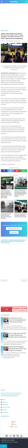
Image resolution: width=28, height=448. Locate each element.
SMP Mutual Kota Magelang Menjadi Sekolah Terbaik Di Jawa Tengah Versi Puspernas (17, 348)
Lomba (12, 393)
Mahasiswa (17, 393)
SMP (17, 395)
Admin (14, 421)
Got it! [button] (3, 446)
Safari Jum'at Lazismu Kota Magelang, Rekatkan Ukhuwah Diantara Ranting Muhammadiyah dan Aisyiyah (21, 193)
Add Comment (17, 41)
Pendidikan (12, 395)
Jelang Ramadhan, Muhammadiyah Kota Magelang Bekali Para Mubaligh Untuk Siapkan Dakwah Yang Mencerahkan (6, 194)
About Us (5, 402)
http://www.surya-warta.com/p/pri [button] (9, 442)
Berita (3, 393)
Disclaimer (5, 404)
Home (4, 399)
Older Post (24, 280)
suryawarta (14, 426)
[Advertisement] (14, 17)
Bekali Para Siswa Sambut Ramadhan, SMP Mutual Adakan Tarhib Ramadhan (21, 215)
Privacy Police (6, 407)
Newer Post (4, 280)
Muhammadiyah (5, 395)
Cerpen (7, 393)
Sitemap (5, 409)
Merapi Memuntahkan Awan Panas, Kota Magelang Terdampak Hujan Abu (6, 216)
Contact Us (5, 412)
